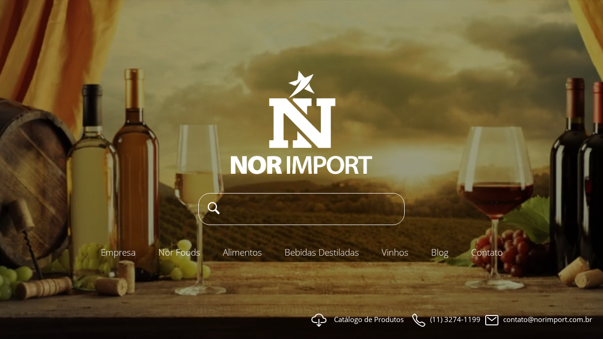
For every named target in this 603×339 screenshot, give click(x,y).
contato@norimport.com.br (547, 319)
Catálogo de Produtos (369, 319)
